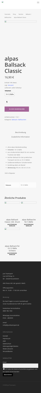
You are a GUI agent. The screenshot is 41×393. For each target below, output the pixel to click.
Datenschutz (7, 344)
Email (4, 362)
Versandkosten (8, 351)
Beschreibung (20, 132)
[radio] (9, 94)
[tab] (20, 132)
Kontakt (5, 336)
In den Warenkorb (16, 109)
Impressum (6, 338)
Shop (14, 14)
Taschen (21, 14)
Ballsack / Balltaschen (19, 120)
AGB (4, 341)
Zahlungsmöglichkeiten (10, 346)
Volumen (8, 90)
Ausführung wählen (12, 225)
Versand (10, 85)
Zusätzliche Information (20, 137)
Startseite (7, 14)
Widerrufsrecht (8, 349)
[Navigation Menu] (38, 2)
